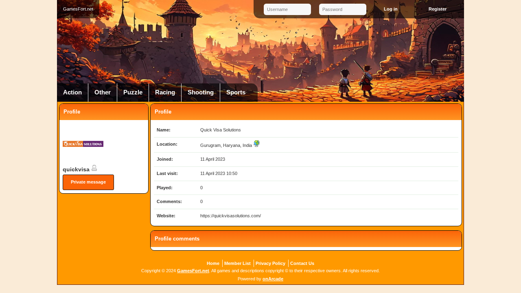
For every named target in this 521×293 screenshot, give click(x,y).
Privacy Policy (270, 263)
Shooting (201, 92)
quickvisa (77, 169)
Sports (235, 92)
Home (213, 263)
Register (438, 9)
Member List (237, 263)
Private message (88, 181)
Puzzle (132, 92)
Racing (165, 92)
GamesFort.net (193, 270)
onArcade (273, 278)
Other (102, 92)
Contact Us (302, 263)
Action (72, 92)
